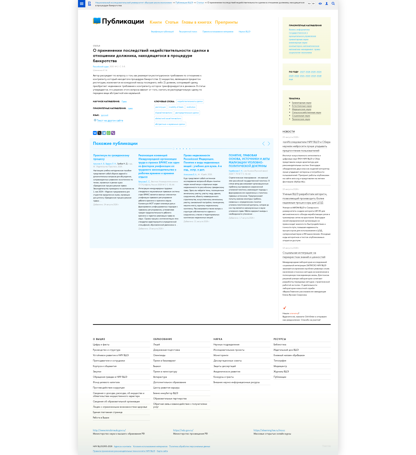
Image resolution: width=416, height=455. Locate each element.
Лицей (156, 344)
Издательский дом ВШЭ (286, 349)
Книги (156, 22)
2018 (319, 75)
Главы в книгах (197, 22)
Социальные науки (301, 115)
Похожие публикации (115, 143)
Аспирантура (160, 376)
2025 (313, 71)
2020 (308, 75)
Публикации (123, 21)
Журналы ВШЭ (281, 371)
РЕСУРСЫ (280, 339)
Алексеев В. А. (190, 174)
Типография (280, 360)
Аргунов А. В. (99, 163)
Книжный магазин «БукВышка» (289, 355)
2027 (302, 71)
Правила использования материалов (217, 31)
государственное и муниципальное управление (302, 34)
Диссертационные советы (228, 360)
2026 (308, 71)
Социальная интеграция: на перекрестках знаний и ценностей (304, 255)
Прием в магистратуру (165, 371)
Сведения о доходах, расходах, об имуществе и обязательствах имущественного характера (118, 395)
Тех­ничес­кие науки (301, 118)
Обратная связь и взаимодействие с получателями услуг (180, 405)
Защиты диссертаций (225, 366)
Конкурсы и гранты (224, 376)
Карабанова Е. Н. (236, 171)
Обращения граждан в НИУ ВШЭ (110, 376)
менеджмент (307, 49)
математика (294, 49)
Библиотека (280, 344)
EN (313, 3)
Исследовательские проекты (229, 349)
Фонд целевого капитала (106, 382)
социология (294, 52)
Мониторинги (221, 355)
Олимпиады (159, 355)
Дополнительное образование (169, 382)
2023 (291, 75)
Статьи (171, 22)
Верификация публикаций (162, 31)
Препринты (226, 22)
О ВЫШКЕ (99, 339)
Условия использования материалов (150, 446)
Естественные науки (302, 105)
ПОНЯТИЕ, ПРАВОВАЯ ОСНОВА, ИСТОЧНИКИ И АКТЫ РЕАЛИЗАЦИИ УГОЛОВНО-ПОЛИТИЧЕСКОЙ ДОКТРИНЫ (249, 160)
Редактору (326, 446)
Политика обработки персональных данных (189, 446)
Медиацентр (280, 366)
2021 (302, 75)
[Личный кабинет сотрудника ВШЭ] (326, 3)
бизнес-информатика (299, 29)
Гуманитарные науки (301, 102)
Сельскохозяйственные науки (306, 112)
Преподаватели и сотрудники (109, 360)
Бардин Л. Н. (111, 163)
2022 (296, 75)
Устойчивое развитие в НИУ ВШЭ (111, 355)
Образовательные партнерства (170, 398)
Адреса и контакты (122, 446)
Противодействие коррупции (109, 387)
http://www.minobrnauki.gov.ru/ (109, 430)
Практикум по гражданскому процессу (111, 157)
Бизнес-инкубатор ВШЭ (165, 393)
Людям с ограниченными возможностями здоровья (120, 406)
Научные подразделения (226, 344)
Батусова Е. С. (144, 181)
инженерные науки (298, 42)
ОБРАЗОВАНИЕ (162, 339)
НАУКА (218, 339)
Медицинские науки (301, 109)
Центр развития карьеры (166, 387)
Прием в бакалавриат (164, 360)
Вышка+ (157, 366)
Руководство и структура (106, 349)
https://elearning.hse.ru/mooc (269, 430)
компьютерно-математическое (304, 45)
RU (309, 3)
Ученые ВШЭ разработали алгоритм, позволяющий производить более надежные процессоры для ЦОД (305, 198)
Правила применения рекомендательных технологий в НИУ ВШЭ (124, 451)
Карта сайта (162, 451)
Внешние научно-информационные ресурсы (237, 382)
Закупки (97, 371)
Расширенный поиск (188, 31)
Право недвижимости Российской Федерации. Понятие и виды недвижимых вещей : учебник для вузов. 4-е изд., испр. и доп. (203, 162)
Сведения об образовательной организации (116, 401)
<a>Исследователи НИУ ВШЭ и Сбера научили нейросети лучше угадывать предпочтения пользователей (306, 146)
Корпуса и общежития (105, 366)
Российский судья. (101, 66)
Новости (289, 131)
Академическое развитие (227, 371)
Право (124, 101)
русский (104, 115)
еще (291, 79)
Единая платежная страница (107, 412)
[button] (173, 148)
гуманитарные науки (298, 39)
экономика (306, 52)
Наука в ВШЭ (244, 31)
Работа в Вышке (101, 417)
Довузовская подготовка (166, 349)
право (317, 49)
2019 (313, 75)
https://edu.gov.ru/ (183, 430)
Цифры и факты (101, 344)
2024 (319, 71)
